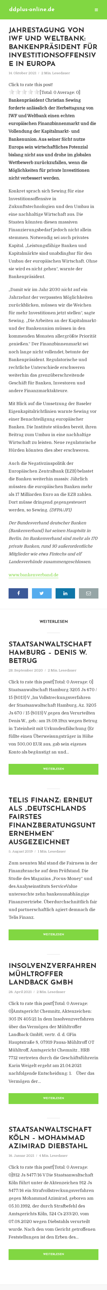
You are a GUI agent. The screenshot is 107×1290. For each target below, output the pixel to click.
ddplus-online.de (32, 9)
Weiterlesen (53, 769)
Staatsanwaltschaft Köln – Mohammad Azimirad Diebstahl (50, 1138)
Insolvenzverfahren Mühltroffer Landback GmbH (52, 975)
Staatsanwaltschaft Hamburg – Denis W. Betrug (50, 653)
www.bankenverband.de (33, 575)
